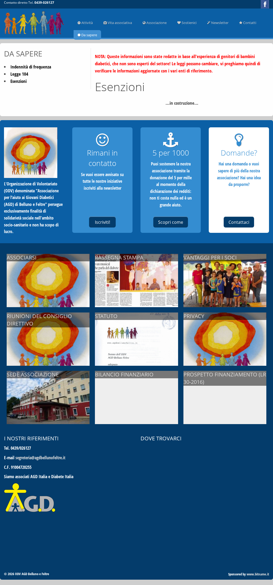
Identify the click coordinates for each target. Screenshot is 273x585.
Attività (87, 22)
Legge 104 (19, 74)
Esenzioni (18, 81)
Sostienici (188, 22)
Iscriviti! (102, 222)
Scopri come (170, 222)
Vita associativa (119, 22)
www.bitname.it (258, 574)
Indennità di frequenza (30, 67)
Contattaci (238, 222)
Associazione (156, 22)
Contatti (249, 22)
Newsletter (219, 22)
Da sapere (89, 34)
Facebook (265, 4)
